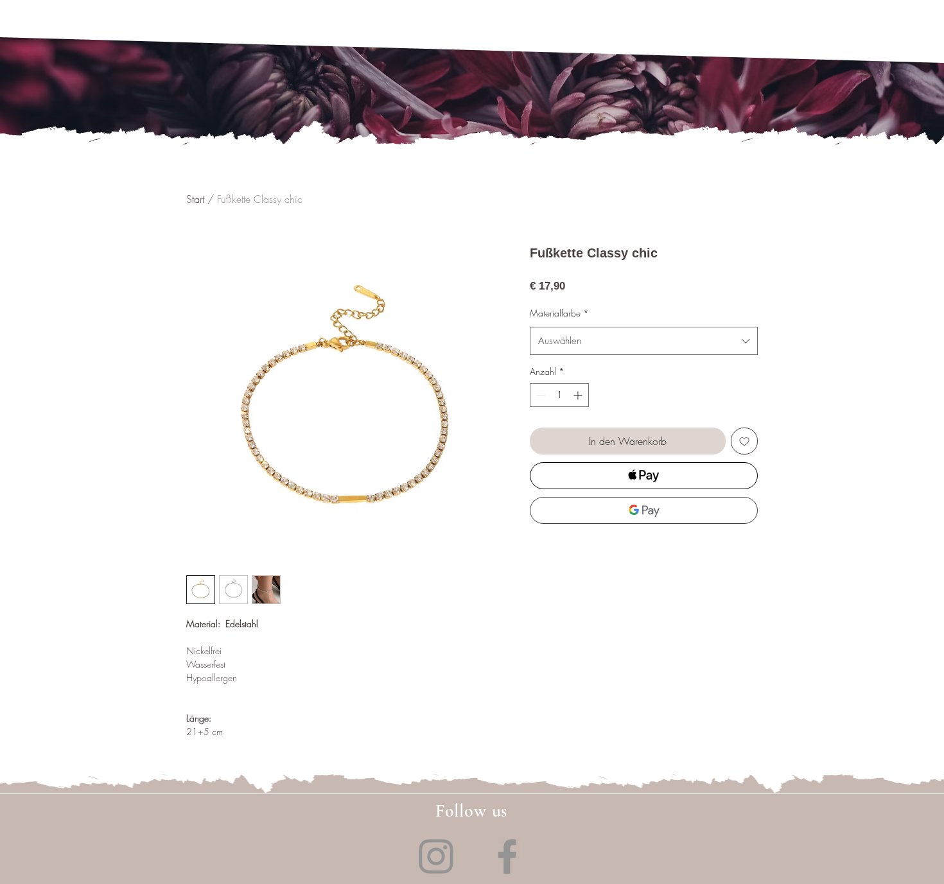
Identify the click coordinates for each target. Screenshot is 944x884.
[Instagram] (436, 856)
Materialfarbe (559, 313)
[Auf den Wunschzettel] (744, 441)
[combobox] (644, 341)
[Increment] (579, 395)
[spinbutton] (559, 395)
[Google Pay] (644, 510)
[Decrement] (540, 395)
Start (195, 199)
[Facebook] (507, 856)
